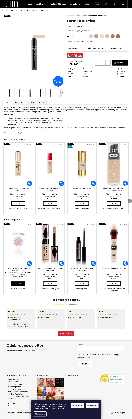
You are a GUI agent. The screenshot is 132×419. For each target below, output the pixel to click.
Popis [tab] (6, 102)
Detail (18, 203)
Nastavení (40, 414)
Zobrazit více (66, 333)
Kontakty (11, 403)
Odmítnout (77, 405)
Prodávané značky (14, 389)
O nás (10, 401)
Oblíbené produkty (15, 387)
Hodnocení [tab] (19, 102)
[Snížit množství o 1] (97, 62)
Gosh (120, 48)
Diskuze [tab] (31, 102)
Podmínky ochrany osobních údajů (18, 398)
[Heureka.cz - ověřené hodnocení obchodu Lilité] (112, 379)
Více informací (58, 408)
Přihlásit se (85, 364)
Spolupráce (12, 406)
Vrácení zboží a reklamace (18, 392)
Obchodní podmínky (15, 394)
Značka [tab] (41, 102)
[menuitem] (29, 4)
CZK (97, 4)
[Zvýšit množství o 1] (107, 62)
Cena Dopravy (13, 379)
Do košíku (121, 63)
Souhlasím (92, 405)
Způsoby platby (13, 382)
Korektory (86, 69)
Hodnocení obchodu (66, 300)
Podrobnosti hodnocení (97, 16)
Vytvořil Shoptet (119, 413)
